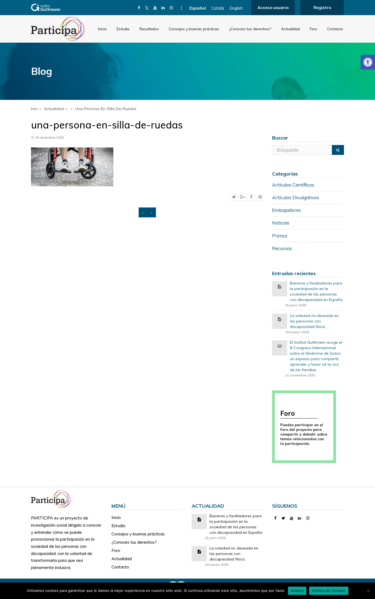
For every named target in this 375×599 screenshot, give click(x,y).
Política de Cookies (329, 590)
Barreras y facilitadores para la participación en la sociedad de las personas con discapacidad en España (316, 291)
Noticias (280, 223)
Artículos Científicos (293, 185)
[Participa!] (52, 498)
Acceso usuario (273, 7)
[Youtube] (155, 8)
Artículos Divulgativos (295, 197)
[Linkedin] (163, 8)
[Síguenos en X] (147, 8)
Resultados (149, 28)
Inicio (102, 28)
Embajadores (286, 210)
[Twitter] (283, 518)
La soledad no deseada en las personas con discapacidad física (314, 321)
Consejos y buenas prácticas (194, 28)
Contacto (335, 28)
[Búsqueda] (338, 150)
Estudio (123, 28)
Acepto (297, 590)
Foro (313, 28)
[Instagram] (171, 8)
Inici (34, 108)
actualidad (54, 108)
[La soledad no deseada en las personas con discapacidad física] (279, 319)
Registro (322, 7)
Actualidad (290, 28)
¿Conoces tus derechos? (250, 28)
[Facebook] (139, 8)
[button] (368, 62)
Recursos (282, 248)
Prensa (279, 236)
